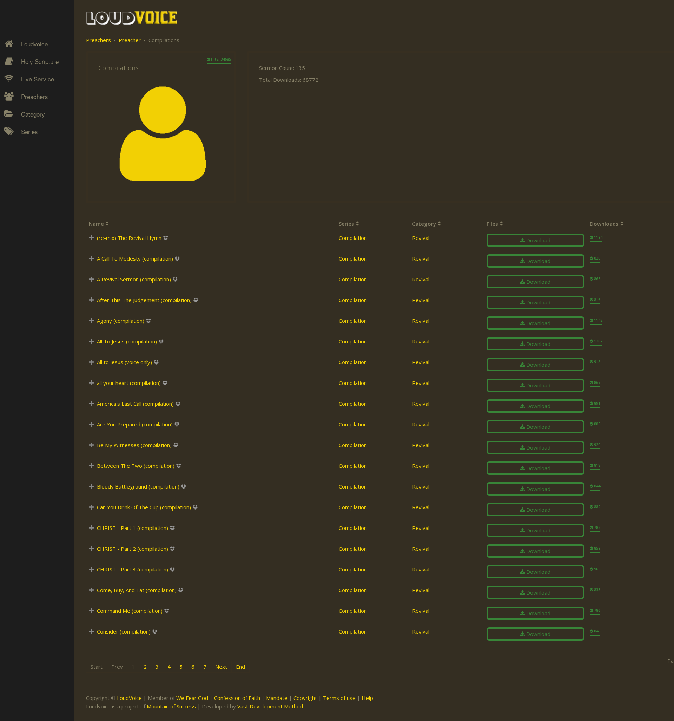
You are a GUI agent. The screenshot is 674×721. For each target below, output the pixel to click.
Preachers (34, 96)
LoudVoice (129, 697)
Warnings (27, 191)
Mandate (277, 697)
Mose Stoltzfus (34, 212)
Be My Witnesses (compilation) (134, 444)
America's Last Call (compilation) (135, 403)
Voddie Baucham (35, 261)
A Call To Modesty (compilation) (135, 258)
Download (537, 240)
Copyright (305, 697)
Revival (24, 191)
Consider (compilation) (124, 631)
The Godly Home (36, 216)
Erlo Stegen (29, 154)
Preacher (130, 40)
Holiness (26, 142)
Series (29, 131)
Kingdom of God (35, 154)
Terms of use (339, 697)
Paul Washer (30, 237)
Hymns (24, 142)
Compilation (353, 237)
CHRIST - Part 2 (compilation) (132, 548)
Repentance (30, 179)
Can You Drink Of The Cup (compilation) (144, 507)
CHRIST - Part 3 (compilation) (132, 569)
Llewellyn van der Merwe (34, 196)
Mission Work (32, 167)
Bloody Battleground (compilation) (138, 486)
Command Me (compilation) (130, 610)
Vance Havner (32, 249)
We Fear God (192, 697)
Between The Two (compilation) (135, 465)
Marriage (26, 167)
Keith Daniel (30, 167)
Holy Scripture (40, 61)
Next (221, 666)
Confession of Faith (237, 697)
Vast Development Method (270, 706)
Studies (25, 179)
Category (33, 114)
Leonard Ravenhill (37, 179)
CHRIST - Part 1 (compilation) (132, 527)
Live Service (37, 78)
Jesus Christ (30, 154)
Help (367, 697)
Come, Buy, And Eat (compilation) (137, 590)
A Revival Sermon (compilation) (134, 279)
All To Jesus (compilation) (127, 341)
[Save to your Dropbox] (165, 238)
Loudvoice (34, 43)
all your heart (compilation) (129, 382)
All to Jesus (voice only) (124, 362)
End (240, 666)
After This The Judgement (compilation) (144, 299)
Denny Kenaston (35, 142)
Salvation (26, 204)
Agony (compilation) (120, 320)
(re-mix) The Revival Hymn (129, 237)
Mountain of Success (171, 706)
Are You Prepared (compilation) (135, 424)
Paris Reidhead (34, 224)
